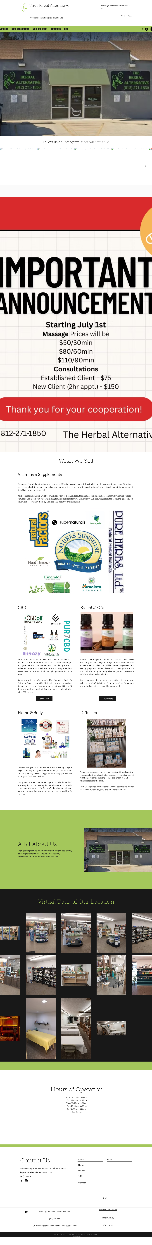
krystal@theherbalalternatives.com (36, 1172)
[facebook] (142, 29)
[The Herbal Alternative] (146, 29)
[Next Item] (145, 166)
